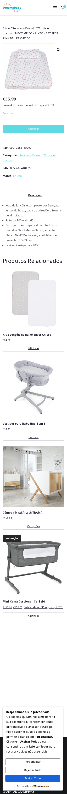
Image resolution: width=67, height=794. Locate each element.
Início (6, 28)
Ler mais (33, 437)
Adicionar (33, 128)
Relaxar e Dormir (23, 28)
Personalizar (33, 762)
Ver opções (33, 526)
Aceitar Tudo (33, 778)
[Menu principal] (55, 7)
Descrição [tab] (35, 195)
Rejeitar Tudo (32, 770)
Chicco (17, 176)
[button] (58, 49)
